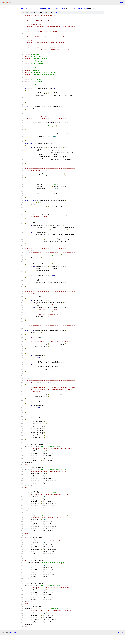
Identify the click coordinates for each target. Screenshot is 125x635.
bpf (41, 8)
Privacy (15, 632)
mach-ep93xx (83, 8)
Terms (19, 632)
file (55, 12)
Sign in (121, 2)
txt (118, 632)
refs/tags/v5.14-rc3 (59, 8)
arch (70, 8)
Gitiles (10, 632)
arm (75, 8)
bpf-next (47, 8)
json (122, 632)
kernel (33, 8)
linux (22, 8)
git (38, 8)
